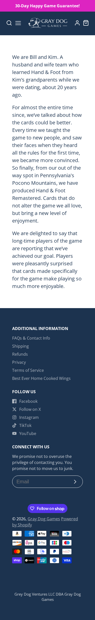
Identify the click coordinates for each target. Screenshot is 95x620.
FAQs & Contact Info (31, 338)
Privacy (19, 362)
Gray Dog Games (44, 519)
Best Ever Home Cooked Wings (41, 378)
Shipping (20, 346)
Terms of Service (28, 370)
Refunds (20, 354)
